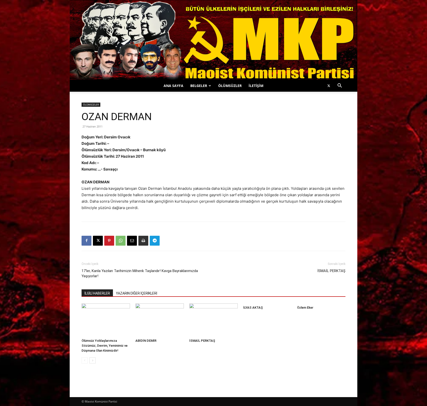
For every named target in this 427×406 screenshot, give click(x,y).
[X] (328, 86)
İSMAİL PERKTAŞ (331, 271)
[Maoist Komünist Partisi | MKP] (213, 40)
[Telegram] (155, 241)
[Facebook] (86, 241)
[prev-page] (85, 360)
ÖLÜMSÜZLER (230, 85)
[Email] (132, 241)
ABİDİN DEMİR (145, 340)
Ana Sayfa (173, 85)
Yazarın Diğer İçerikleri (136, 293)
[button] (339, 86)
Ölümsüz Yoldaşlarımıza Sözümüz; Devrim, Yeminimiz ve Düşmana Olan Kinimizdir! (105, 345)
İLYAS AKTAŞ (253, 307)
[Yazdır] (143, 241)
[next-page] (92, 360)
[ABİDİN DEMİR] (159, 320)
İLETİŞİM (256, 85)
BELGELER (198, 85)
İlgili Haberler (97, 293)
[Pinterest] (109, 241)
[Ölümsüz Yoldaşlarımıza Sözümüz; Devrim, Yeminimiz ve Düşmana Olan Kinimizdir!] (106, 320)
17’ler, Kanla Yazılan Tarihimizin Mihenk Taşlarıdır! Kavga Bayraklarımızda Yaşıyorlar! (140, 273)
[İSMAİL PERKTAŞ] (213, 320)
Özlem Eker (305, 307)
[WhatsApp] (121, 241)
